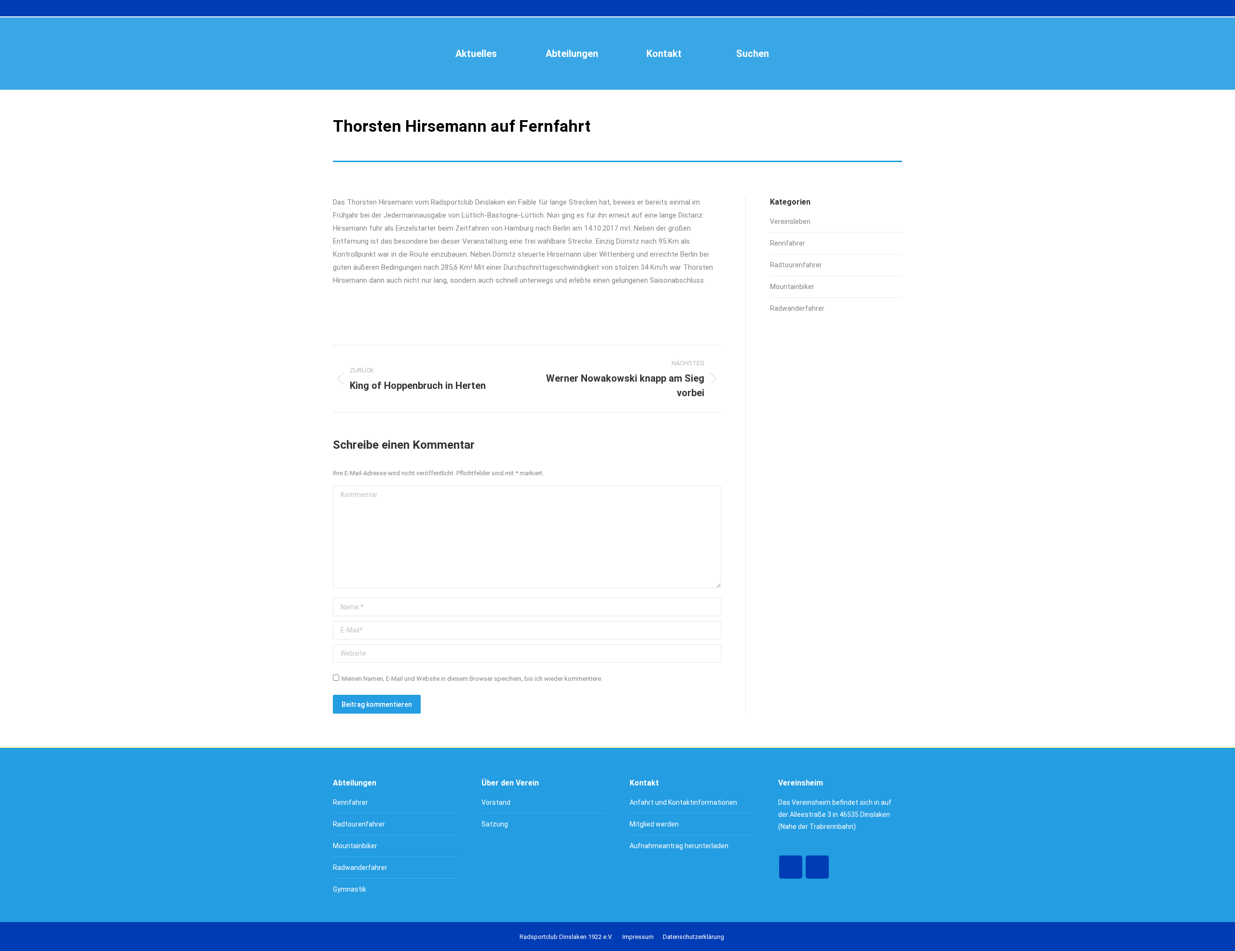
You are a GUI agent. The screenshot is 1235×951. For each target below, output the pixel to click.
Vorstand (495, 802)
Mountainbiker (792, 286)
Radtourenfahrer (796, 265)
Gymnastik (349, 889)
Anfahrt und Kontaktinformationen (683, 802)
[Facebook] (790, 867)
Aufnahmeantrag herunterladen (679, 846)
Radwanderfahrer (797, 308)
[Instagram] (817, 867)
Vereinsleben (790, 221)
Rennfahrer (787, 243)
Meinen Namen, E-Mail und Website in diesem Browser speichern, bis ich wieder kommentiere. (472, 678)
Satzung (494, 824)
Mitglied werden (654, 824)
